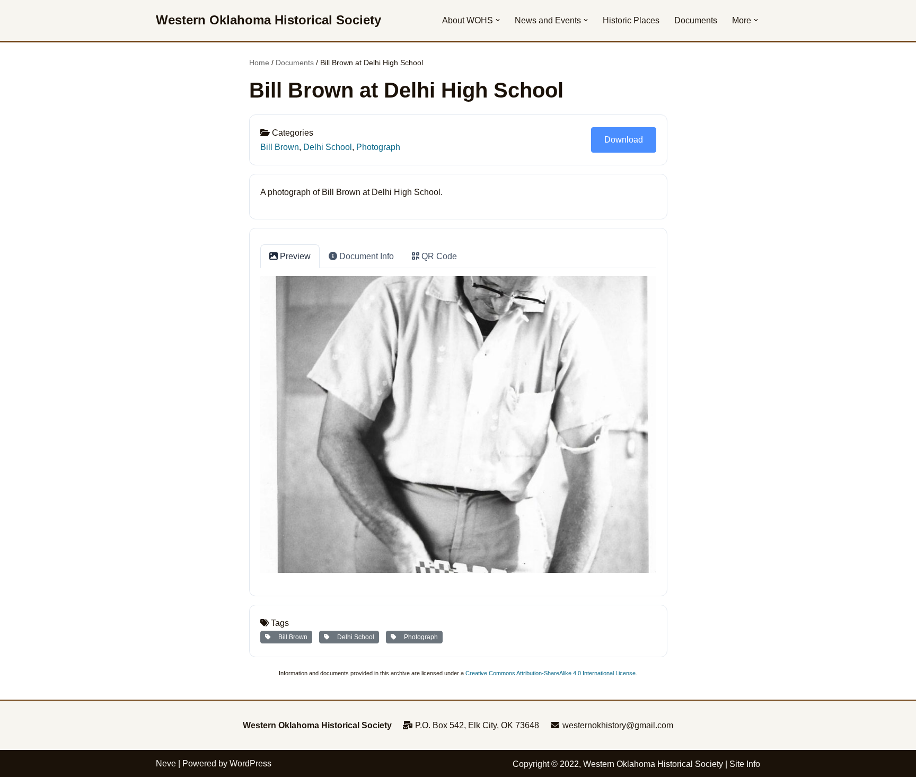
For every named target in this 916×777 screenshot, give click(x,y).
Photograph (378, 147)
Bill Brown (279, 147)
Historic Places (631, 20)
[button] (498, 20)
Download (623, 139)
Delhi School (327, 147)
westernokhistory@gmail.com (616, 725)
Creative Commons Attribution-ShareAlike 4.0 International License (550, 673)
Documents (695, 20)
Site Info (744, 764)
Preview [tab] (294, 256)
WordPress (250, 763)
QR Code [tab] (438, 256)
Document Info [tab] (365, 256)
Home (259, 62)
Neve (166, 763)
